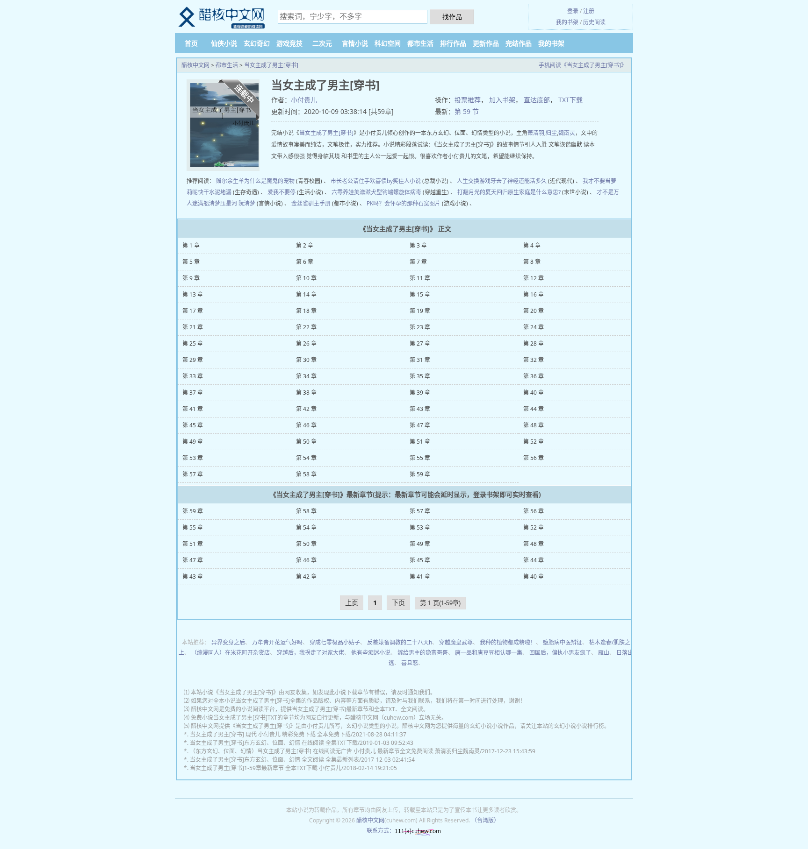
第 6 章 (304, 262)
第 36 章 (533, 376)
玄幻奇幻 (257, 43)
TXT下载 (570, 99)
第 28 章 (533, 343)
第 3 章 (418, 245)
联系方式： (381, 831)
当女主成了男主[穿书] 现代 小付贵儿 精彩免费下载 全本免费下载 (270, 734)
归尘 (551, 133)
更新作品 (486, 43)
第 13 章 (192, 294)
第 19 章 (420, 311)
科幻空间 (388, 43)
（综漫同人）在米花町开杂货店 (230, 653)
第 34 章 (306, 376)
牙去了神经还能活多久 (519, 181)
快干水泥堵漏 (214, 192)
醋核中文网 (195, 65)
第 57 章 (192, 474)
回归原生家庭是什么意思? (529, 192)
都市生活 (420, 43)
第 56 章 (533, 458)
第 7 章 (418, 262)
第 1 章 (191, 245)
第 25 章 (192, 343)
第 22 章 (306, 327)
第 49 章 (192, 442)
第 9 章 (191, 278)
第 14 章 (306, 294)
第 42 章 (306, 409)
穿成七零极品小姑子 (335, 642)
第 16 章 (533, 294)
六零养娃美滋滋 (351, 192)
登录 (572, 11)
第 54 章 (306, 458)
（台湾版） (485, 820)
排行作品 (453, 43)
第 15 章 (420, 294)
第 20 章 (533, 311)
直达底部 (537, 99)
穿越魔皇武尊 (456, 642)
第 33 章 (192, 376)
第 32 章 (533, 360)
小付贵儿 (304, 99)
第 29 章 (192, 360)
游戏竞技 (289, 43)
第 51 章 (420, 442)
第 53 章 (192, 458)
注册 (588, 11)
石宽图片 (429, 203)
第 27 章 (420, 343)
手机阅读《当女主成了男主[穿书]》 (583, 65)
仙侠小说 (224, 43)
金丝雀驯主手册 (311, 203)
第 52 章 (533, 442)
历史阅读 (594, 22)
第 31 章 (420, 360)
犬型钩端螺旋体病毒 (396, 192)
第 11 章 (420, 278)
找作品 (452, 16)
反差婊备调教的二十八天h (399, 642)
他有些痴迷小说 (370, 653)
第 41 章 (192, 409)
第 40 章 (533, 392)
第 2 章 (304, 245)
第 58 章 (306, 474)
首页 (191, 43)
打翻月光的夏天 (477, 192)
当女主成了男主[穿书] (271, 65)
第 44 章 (533, 409)
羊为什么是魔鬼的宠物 (266, 181)
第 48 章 (533, 425)
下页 (398, 602)
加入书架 (502, 99)
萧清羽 (535, 133)
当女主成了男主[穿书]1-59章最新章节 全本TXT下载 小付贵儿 (265, 768)
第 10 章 (306, 278)
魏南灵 (566, 133)
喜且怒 (409, 663)
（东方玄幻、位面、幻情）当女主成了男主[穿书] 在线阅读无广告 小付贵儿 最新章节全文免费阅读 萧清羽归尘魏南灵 (335, 751)
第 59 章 (420, 474)
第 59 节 (466, 111)
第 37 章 (192, 392)
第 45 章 (192, 425)
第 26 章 (306, 343)
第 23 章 (420, 327)
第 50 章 (306, 442)
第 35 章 (420, 376)
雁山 (603, 653)
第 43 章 (420, 409)
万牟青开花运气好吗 (277, 642)
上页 (351, 602)
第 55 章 (420, 458)
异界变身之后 (228, 642)
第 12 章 (533, 278)
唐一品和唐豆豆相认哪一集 (488, 653)
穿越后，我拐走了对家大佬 (310, 653)
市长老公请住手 (350, 181)
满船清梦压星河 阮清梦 (226, 203)
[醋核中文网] (221, 17)
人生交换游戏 (474, 181)
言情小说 (355, 43)
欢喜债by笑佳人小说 (395, 181)
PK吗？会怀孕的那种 (392, 203)
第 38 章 (306, 392)
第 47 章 (420, 425)
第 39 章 (420, 392)
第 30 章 (306, 360)
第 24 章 (533, 327)
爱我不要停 (281, 192)
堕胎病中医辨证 (562, 642)
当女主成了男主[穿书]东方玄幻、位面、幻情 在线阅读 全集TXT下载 (274, 743)
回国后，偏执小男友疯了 (560, 653)
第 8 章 (532, 262)
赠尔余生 (227, 181)
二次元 (322, 43)
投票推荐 (467, 99)
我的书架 (567, 22)
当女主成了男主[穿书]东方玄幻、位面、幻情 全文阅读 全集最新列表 (274, 760)
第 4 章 (532, 245)
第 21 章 (192, 327)
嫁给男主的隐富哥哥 (422, 653)
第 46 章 (306, 425)
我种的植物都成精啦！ (508, 642)
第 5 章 (191, 262)
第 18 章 (306, 311)
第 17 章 (192, 311)
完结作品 (518, 43)
